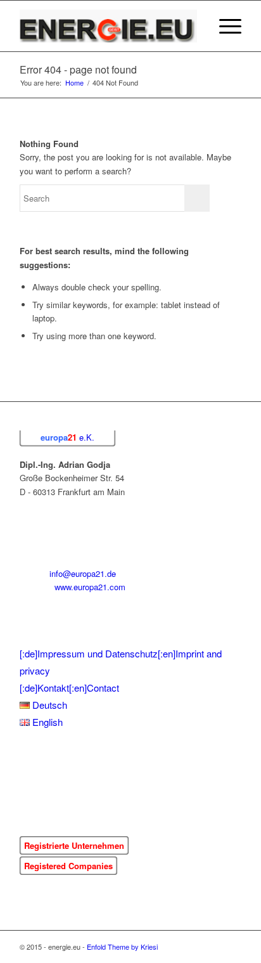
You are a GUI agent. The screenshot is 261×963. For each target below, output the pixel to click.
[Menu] (224, 26)
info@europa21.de (82, 573)
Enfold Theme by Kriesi (122, 946)
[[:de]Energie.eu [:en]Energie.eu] (108, 26)
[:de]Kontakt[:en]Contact (69, 687)
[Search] (194, 26)
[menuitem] (194, 26)
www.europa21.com (89, 587)
